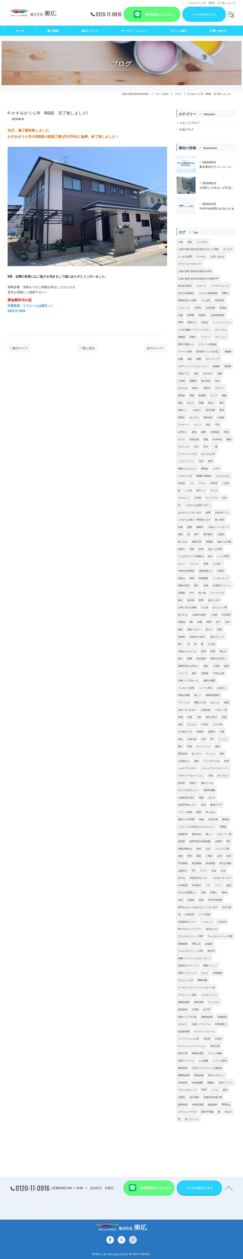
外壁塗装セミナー (187, 921)
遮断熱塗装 (207, 1016)
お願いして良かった (188, 680)
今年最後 (182, 885)
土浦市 (197, 307)
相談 (180, 629)
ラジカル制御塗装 (208, 293)
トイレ (214, 1089)
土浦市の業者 (199, 614)
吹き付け (208, 373)
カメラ (181, 439)
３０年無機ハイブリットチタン (194, 329)
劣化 (180, 738)
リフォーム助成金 (207, 344)
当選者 (190, 899)
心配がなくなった (187, 651)
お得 (223, 870)
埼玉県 (207, 1038)
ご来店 (216, 665)
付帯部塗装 (198, 1104)
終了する (182, 614)
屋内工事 (215, 1045)
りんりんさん (223, 475)
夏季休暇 (182, 1104)
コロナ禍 (217, 724)
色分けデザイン (216, 1075)
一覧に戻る (87, 348)
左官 (208, 848)
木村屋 (213, 483)
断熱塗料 (182, 1067)
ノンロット (207, 921)
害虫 (217, 380)
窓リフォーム (192, 1119)
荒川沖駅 (210, 409)
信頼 (180, 724)
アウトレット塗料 (187, 994)
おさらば (182, 387)
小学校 (181, 380)
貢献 (219, 373)
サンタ (213, 490)
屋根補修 (182, 943)
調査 (196, 760)
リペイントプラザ (187, 453)
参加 (194, 431)
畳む (180, 746)
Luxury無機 (197, 1082)
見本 (203, 892)
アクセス (201, 256)
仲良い (211, 402)
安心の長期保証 (186, 293)
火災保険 (210, 307)
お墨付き (182, 870)
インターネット (221, 578)
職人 (196, 585)
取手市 (211, 950)
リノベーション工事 (188, 1038)
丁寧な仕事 (218, 673)
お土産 (211, 643)
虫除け (195, 387)
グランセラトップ (187, 1089)
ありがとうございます (189, 512)
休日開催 (210, 863)
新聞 (208, 512)
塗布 (198, 848)
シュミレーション (222, 322)
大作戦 (197, 497)
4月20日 (226, 614)
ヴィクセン (214, 1001)
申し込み (210, 812)
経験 (203, 431)
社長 (180, 716)
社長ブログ (186, 129)
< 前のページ (19, 348)
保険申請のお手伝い (188, 665)
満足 (206, 665)
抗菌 (180, 358)
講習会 (204, 468)
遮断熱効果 (184, 1075)
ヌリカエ (192, 724)
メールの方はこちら (204, 14)
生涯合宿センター (199, 877)
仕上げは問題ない (187, 892)
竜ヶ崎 (202, 592)
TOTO (204, 1089)
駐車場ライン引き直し (208, 351)
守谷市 (204, 724)
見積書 (209, 541)
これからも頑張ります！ (197, 504)
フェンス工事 (222, 848)
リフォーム (184, 307)
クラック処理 (220, 1060)
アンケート (184, 424)
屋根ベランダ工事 (187, 1016)
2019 (180, 322)
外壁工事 (213, 819)
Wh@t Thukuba (203, 475)
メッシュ (223, 738)
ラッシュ (210, 753)
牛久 (192, 592)
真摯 (201, 600)
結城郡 (208, 943)
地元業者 (201, 658)
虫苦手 (207, 387)
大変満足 (215, 431)
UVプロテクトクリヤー (189, 928)
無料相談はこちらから (159, 14)
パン (192, 483)
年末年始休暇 (215, 899)
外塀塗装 (182, 1082)
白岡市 (218, 1038)
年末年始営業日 (186, 570)
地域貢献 (203, 578)
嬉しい (209, 833)
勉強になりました (187, 468)
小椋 (222, 731)
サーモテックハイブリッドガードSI (196, 987)
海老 (180, 402)
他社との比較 (224, 541)
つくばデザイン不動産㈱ (191, 556)
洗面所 (181, 1097)
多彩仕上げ (212, 928)
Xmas (224, 892)
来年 (227, 621)
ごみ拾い (196, 409)
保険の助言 (184, 585)
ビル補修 (203, 1060)
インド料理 (223, 556)
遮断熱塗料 (184, 1001)
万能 (210, 775)
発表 (201, 899)
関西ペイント (210, 965)
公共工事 (226, 907)
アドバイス (184, 702)
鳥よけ (209, 629)
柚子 (196, 534)
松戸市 (207, 1009)
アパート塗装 (185, 351)
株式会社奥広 (185, 285)
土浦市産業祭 (217, 315)
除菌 (198, 358)
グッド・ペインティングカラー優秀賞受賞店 (73, 1207)
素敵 (228, 439)
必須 (219, 855)
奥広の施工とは (118, 1207)
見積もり (192, 322)
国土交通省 (225, 863)
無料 (222, 753)
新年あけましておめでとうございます (197, 907)
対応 (208, 424)
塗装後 (181, 636)
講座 (198, 855)
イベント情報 (185, 812)
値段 (228, 885)
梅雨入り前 (200, 702)
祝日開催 (196, 863)
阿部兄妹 (182, 753)
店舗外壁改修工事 (213, 1097)
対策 (189, 746)
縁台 (180, 600)
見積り (193, 336)
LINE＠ (225, 293)
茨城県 (181, 592)
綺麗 (189, 658)
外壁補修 (217, 972)
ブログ (168, 1207)
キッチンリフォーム (204, 1031)
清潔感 (204, 673)
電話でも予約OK (186, 819)
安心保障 (194, 1097)
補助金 (225, 819)
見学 (201, 461)
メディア (182, 673)
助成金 (223, 307)
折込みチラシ (222, 512)
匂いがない (223, 775)
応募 (180, 526)
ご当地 (225, 483)
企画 (180, 899)
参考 (210, 461)
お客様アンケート (222, 585)
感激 (180, 534)
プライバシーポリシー (189, 263)
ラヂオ (216, 468)
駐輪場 (181, 336)
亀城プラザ (216, 804)
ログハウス (221, 329)
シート (218, 885)
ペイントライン (186, 461)
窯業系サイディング (188, 965)
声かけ (223, 651)
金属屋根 (222, 1016)
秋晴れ (181, 417)
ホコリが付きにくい (188, 790)
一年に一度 (221, 709)
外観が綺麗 (184, 694)
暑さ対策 (206, 380)
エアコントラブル (187, 1111)
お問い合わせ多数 (187, 607)
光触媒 (227, 351)
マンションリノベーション (192, 1045)
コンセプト (202, 241)
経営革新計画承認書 (200, 841)
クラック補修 (215, 1053)
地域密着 (182, 833)
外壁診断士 (221, 1023)
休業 (199, 621)
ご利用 (213, 614)
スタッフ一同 (224, 833)
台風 (180, 315)
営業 (212, 651)
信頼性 (200, 731)
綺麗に (213, 892)
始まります (214, 600)
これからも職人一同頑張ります (194, 519)
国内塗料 (182, 1009)
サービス (228, 249)
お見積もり (184, 760)
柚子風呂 (208, 534)
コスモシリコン (209, 994)
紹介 (210, 556)
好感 (206, 585)
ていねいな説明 (186, 687)
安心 (196, 446)
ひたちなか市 (208, 453)
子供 (217, 424)
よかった (215, 702)
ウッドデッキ (217, 592)
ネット (197, 424)
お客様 (220, 417)
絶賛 (189, 526)
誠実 (226, 665)
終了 (218, 621)
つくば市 (206, 300)
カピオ (211, 797)
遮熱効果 (199, 1075)
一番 (215, 446)
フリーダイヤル (212, 760)
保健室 (216, 366)
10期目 (223, 826)
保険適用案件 (213, 694)
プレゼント (184, 497)
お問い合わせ (217, 256)
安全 (206, 446)
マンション (221, 336)
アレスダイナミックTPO (190, 950)
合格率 (218, 841)
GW (191, 621)
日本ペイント (226, 1082)
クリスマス (211, 497)
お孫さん (222, 687)
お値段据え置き (186, 797)
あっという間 (220, 607)
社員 (189, 716)
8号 (212, 738)
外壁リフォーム (186, 1060)
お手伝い (182, 431)
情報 (201, 797)
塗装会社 (208, 417)
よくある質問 (185, 256)
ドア (208, 885)
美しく (197, 694)
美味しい (182, 409)
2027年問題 (207, 1111)
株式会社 (196, 833)
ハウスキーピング (219, 285)
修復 (226, 702)
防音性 (181, 782)
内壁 (226, 760)
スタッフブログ (189, 123)
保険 (180, 855)
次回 (203, 738)
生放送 (181, 483)
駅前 (222, 409)
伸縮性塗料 (198, 1053)
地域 (206, 563)
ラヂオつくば (185, 475)
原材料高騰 (209, 790)
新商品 (181, 395)
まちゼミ (182, 1023)
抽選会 (210, 1082)
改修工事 (196, 541)
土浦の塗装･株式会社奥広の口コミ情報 (198, 249)
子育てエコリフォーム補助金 (207, 1067)
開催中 (200, 526)
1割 (228, 841)
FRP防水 (226, 1104)
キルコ (204, 972)
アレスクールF (185, 980)
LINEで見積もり (186, 344)
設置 (219, 629)
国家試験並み (185, 848)
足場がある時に (198, 636)
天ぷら (190, 402)
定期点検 (206, 709)
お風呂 (220, 534)
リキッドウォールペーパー (215, 768)
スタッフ (201, 285)
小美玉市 (222, 921)
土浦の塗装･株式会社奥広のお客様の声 (198, 278)
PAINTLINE (202, 980)
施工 (196, 373)
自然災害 (189, 914)
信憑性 (211, 731)
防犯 (226, 431)
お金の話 (192, 738)
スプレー (219, 387)
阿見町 (190, 315)
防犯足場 (194, 439)
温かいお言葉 (215, 548)
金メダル (196, 753)
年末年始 (217, 439)
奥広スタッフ (217, 636)
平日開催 (182, 863)
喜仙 (203, 804)
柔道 (217, 746)
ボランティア (213, 358)
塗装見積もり (206, 570)
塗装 (189, 241)
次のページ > (155, 348)
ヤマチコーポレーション (191, 775)
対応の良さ (211, 716)
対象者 (181, 621)
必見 (228, 855)
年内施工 (196, 885)
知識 (201, 819)
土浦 (180, 241)
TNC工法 (196, 943)
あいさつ (194, 417)
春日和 (190, 600)
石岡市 (220, 570)
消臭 (189, 358)
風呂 (225, 1089)
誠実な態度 (209, 680)
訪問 (203, 651)
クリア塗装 (204, 914)
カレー (181, 563)
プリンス (194, 563)
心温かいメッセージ (218, 526)
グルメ (202, 483)
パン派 (188, 490)
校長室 (227, 366)
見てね (181, 877)
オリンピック (203, 746)
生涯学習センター (187, 804)
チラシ (203, 870)
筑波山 (181, 578)
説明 (201, 548)
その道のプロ (185, 731)
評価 (224, 716)
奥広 (222, 402)
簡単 (192, 395)
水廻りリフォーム (201, 1023)
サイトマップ (121, 1214)
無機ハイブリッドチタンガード (194, 958)
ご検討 (209, 855)
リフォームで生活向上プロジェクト (196, 826)
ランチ (213, 395)
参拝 (192, 578)
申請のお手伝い (218, 658)
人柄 (198, 716)
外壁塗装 (219, 300)
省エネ (228, 1111)
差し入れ (182, 541)
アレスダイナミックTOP (190, 936)
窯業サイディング (187, 972)
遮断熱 (193, 380)
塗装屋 (181, 841)
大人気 (204, 607)
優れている (207, 782)
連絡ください (194, 629)
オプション (184, 446)
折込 (214, 870)
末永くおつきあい (187, 709)
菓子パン (201, 490)
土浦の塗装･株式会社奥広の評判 (195, 271)
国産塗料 (199, 1001)
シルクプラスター (187, 768)
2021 (209, 621)
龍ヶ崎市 (219, 519)
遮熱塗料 (212, 1104)
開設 (198, 812)
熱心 (180, 658)
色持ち (193, 782)
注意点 (204, 322)
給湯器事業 (184, 1031)
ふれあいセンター (222, 877)
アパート (206, 336)
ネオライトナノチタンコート (193, 366)
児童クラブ (184, 373)
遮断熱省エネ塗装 (187, 300)
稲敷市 (202, 315)
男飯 (201, 402)
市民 (189, 855)
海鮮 (224, 395)
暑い (180, 643)
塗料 (192, 548)
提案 (206, 439)
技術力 (181, 548)
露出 (194, 673)
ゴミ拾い (217, 563)
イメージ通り (206, 687)
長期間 (202, 395)
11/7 (194, 870)
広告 (224, 497)
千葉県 (195, 1009)
